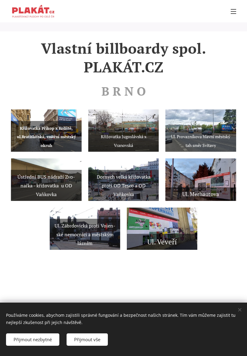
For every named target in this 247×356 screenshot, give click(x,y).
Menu (233, 11)
